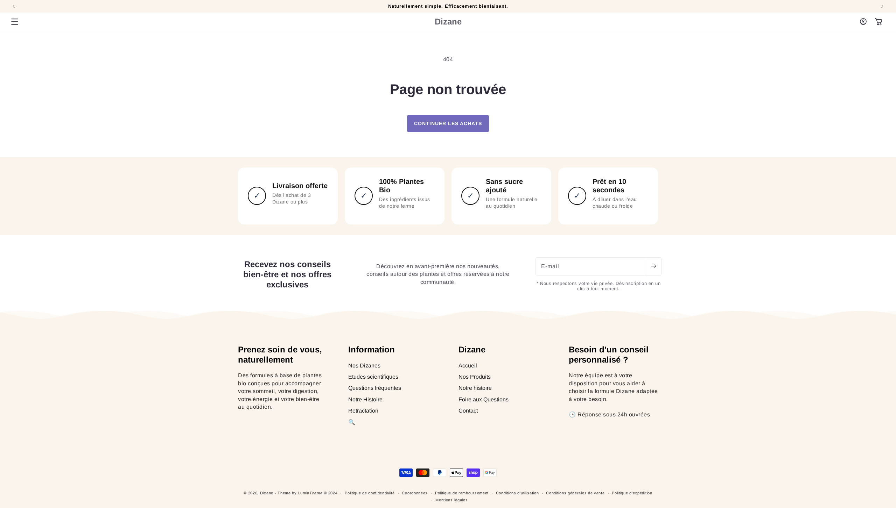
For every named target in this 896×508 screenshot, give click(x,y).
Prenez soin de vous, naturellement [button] (280, 354)
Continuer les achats (448, 123)
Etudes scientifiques (373, 377)
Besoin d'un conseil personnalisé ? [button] (609, 354)
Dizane (266, 493)
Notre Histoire (365, 399)
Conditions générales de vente (575, 493)
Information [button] (371, 349)
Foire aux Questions (483, 399)
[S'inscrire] (653, 266)
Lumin (310, 493)
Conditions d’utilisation (517, 493)
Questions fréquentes (374, 388)
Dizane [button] (471, 349)
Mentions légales (451, 500)
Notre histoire (475, 388)
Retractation (363, 411)
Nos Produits (474, 377)
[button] (14, 21)
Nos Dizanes (364, 366)
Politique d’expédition (632, 493)
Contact (468, 411)
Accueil (467, 366)
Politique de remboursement (462, 493)
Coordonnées (415, 493)
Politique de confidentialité (370, 493)
